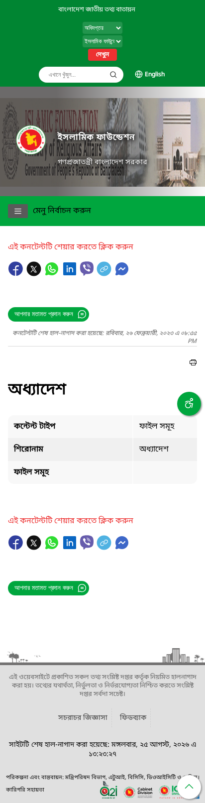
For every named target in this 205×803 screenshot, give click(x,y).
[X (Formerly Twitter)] (35, 273)
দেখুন (102, 55)
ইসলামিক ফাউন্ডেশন (96, 137)
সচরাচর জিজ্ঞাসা (82, 718)
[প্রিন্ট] (193, 363)
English (155, 75)
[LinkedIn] (71, 273)
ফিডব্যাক (133, 718)
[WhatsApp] (53, 273)
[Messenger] (122, 273)
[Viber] (87, 268)
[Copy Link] (105, 273)
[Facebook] (17, 273)
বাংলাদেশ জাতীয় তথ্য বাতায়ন (96, 9)
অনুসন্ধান (113, 75)
